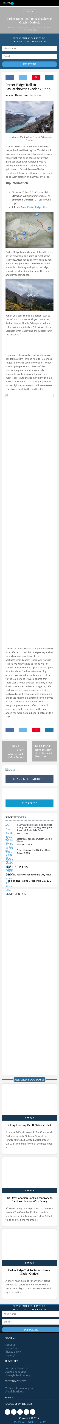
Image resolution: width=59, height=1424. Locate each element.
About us (10, 1344)
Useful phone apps (15, 1371)
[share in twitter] (23, 77)
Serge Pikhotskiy (19, 28)
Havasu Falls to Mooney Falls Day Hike (29, 874)
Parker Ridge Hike (37, 207)
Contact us (11, 1348)
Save (36, 77)
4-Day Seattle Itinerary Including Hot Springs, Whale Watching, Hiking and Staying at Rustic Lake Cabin (34, 827)
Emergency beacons (16, 1368)
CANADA (29, 12)
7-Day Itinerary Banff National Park (34, 850)
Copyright (10, 1355)
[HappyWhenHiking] (8, 3)
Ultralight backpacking (18, 1375)
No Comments (29, 30)
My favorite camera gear (19, 1388)
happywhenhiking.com (29, 1422)
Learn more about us (29, 779)
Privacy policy (13, 1351)
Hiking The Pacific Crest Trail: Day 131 (29, 881)
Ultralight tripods (15, 1391)
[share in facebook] (10, 77)
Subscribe (29, 803)
